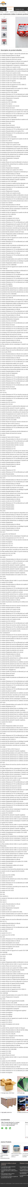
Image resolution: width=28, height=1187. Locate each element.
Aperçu (3, 9)
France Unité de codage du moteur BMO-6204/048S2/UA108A (4, 1156)
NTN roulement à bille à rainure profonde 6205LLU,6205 (7, 1174)
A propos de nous (19, 9)
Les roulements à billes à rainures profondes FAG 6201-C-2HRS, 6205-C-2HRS (9, 1171)
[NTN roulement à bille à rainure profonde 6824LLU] (16, 1149)
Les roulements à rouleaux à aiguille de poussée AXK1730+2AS (9, 1177)
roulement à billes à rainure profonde (17, 11)
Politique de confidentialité (6, 1183)
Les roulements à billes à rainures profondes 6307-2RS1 (8, 1167)
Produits (10, 9)
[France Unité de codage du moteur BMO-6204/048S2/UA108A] (5, 1149)
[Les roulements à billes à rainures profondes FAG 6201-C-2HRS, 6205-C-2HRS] (4, 21)
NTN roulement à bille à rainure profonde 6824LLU (17, 1155)
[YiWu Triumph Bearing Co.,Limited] (3, 3)
